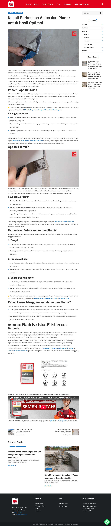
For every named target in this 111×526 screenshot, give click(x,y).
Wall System (18, 12)
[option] (25, 456)
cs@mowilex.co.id (21, 515)
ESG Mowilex (63, 506)
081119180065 (18, 512)
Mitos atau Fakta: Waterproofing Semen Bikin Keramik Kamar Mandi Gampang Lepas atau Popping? (95, 64)
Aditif (37, 508)
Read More (11, 465)
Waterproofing (89, 47)
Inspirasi (85, 28)
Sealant (86, 41)
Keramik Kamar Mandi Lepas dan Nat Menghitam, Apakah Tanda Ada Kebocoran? (24, 455)
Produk (84, 31)
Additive (86, 34)
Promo (84, 50)
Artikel (11, 12)
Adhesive (86, 37)
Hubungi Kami (63, 503)
